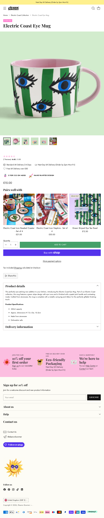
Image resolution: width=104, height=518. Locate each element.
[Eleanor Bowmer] (13, 8)
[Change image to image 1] (7, 141)
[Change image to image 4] (34, 141)
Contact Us (12, 432)
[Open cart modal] (98, 8)
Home (5, 15)
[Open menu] (4, 8)
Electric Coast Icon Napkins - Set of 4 (52, 230)
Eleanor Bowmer (24, 505)
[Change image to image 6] (53, 141)
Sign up (15, 365)
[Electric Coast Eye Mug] (52, 83)
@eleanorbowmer (15, 436)
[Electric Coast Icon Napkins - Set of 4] (52, 209)
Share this (12, 275)
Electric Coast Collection (20, 15)
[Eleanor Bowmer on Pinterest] (9, 490)
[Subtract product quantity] (5, 245)
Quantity (6, 240)
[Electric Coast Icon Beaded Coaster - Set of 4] (19, 209)
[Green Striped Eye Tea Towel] (85, 209)
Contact (82, 368)
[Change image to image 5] (44, 141)
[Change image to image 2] (16, 141)
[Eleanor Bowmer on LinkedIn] (22, 490)
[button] (52, 158)
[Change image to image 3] (25, 141)
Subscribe (94, 397)
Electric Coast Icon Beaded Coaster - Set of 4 (18, 230)
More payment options (52, 261)
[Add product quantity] (15, 245)
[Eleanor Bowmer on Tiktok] (17, 490)
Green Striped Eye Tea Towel (85, 228)
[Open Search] (93, 8)
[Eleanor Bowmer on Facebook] (4, 490)
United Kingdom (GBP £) (16, 500)
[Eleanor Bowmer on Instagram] (13, 490)
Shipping (18, 267)
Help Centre (90, 365)
